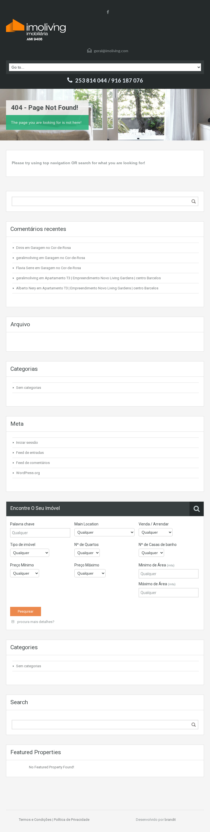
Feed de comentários (33, 463)
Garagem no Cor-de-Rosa (51, 248)
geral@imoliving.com (111, 50)
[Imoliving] (36, 30)
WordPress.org (28, 473)
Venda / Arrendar (154, 524)
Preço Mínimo (22, 565)
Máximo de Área (157, 584)
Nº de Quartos (86, 544)
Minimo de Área (156, 565)
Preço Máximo (86, 565)
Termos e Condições (35, 820)
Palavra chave (22, 524)
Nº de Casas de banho (158, 544)
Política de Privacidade (71, 820)
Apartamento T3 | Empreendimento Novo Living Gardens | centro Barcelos (103, 278)
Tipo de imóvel (22, 544)
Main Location (86, 524)
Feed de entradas (30, 453)
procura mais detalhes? (35, 622)
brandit (170, 820)
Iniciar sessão (27, 442)
